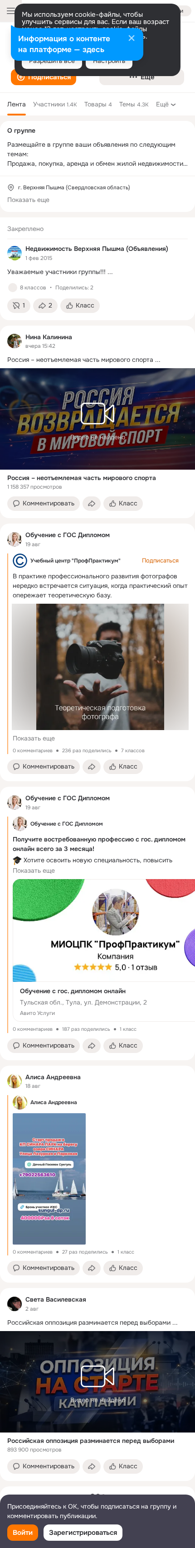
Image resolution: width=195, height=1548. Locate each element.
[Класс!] (12, 287)
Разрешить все (52, 61)
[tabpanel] (97, 849)
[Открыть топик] (97, 272)
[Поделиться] (92, 503)
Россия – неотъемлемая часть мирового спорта (81, 478)
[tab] (16, 104)
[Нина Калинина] (14, 341)
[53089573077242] (14, 253)
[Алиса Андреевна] (14, 1081)
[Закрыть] (131, 39)
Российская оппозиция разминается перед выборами (90, 1441)
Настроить (109, 61)
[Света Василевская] (14, 1304)
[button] (43, 77)
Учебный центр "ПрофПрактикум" (75, 560)
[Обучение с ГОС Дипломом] (14, 539)
